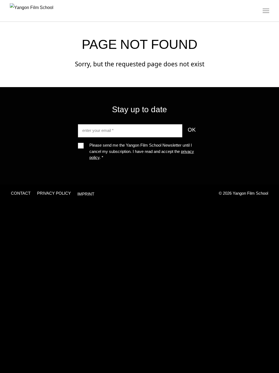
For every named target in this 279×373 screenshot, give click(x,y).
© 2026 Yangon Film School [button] (243, 193)
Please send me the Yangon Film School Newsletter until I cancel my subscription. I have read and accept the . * (141, 152)
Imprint (85, 194)
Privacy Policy (54, 193)
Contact (21, 193)
